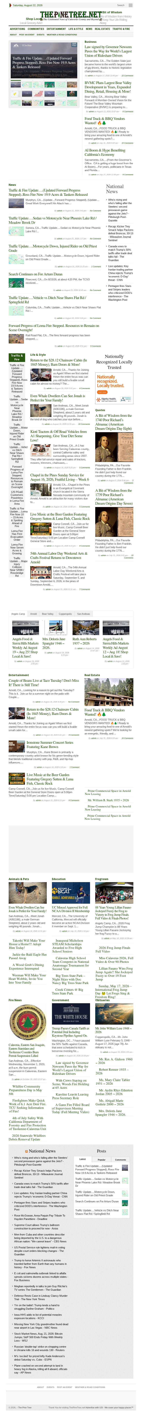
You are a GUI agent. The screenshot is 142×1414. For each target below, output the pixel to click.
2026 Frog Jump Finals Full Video (113, 949)
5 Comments (84, 468)
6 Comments (128, 111)
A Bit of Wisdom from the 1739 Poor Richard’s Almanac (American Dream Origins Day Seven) (113, 497)
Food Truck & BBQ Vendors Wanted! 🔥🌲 (105, 120)
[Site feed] (130, 5)
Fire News (15, 1000)
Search (120, 5)
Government (60, 1000)
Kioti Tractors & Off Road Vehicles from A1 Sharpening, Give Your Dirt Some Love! (58, 436)
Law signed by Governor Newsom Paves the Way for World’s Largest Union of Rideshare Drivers (108, 51)
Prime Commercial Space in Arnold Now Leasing (108, 792)
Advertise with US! (94, 1407)
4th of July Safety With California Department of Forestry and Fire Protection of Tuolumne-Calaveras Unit (27, 1123)
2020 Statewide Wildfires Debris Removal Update (27, 1137)
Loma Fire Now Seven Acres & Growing (17, 549)
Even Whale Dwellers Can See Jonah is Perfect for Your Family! (57, 397)
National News (42, 1151)
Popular (101, 1160)
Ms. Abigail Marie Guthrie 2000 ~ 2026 (110, 1102)
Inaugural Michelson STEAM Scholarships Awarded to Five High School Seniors (67, 945)
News (89, 29)
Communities (36, 29)
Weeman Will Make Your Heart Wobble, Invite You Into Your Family (27, 978)
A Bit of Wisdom (111, 12)
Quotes (100, 410)
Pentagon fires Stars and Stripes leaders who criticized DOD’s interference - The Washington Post (120, 292)
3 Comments (95, 346)
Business (90, 41)
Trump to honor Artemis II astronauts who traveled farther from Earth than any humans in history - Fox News (40, 1264)
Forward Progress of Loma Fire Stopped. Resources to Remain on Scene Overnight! (54, 327)
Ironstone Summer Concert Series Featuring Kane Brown (50, 744)
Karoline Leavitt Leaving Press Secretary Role (70, 1096)
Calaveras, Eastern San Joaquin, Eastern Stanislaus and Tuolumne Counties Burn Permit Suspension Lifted (27, 1050)
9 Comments (128, 175)
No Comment (95, 211)
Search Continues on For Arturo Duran (35, 273)
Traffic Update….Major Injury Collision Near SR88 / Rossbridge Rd (19, 567)
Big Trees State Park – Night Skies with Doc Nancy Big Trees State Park (70, 979)
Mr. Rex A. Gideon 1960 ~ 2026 (114, 1061)
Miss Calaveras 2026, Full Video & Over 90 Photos (114, 960)
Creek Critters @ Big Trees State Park (67, 991)
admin (90, 76)
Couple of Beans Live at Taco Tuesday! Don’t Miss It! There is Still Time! (53, 647)
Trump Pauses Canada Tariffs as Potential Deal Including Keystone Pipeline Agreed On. (70, 1032)
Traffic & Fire (121, 29)
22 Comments (127, 76)
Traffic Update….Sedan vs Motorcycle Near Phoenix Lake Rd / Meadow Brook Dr (42, 64)
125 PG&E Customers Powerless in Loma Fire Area (17, 497)
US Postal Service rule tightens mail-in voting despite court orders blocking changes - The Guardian (39, 1251)
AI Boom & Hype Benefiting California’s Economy (105, 152)
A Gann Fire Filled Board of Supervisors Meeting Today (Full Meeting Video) (71, 1108)
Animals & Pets (19, 879)
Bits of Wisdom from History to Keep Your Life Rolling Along (116, 20)
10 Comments (127, 143)
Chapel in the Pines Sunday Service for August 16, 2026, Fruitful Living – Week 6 (59, 477)
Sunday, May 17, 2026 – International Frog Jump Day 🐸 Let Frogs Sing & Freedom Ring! (113, 991)
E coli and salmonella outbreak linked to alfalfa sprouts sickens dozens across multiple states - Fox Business (41, 1277)
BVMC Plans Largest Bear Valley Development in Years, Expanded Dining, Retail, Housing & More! (108, 87)
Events (40, 35)
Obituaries (102, 1000)
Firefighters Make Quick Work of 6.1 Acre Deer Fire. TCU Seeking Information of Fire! (27, 1105)
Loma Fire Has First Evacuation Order (17, 535)
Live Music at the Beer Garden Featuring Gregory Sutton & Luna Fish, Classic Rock (60, 516)
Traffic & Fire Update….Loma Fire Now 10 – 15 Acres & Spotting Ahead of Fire (19, 517)
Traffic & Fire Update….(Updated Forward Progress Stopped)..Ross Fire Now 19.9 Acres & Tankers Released (48, 192)
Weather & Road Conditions (62, 35)
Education (59, 879)
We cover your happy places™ (119, 1407)
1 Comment (96, 267)
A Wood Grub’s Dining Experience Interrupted (26, 966)
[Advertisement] (118, 584)
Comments (120, 1160)
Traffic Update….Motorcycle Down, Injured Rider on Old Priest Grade (53, 248)
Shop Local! (34, 19)
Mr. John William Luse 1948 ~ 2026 (113, 1030)
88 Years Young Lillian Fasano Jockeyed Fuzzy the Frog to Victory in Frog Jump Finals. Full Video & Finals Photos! (113, 912)
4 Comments (84, 388)
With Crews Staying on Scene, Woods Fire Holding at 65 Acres (70, 1084)
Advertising (17, 29)
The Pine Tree (24, 1407)
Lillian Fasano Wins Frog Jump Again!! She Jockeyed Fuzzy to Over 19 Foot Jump (114, 973)
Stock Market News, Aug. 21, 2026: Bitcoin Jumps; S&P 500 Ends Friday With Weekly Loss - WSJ (38, 1337)
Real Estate (102, 29)
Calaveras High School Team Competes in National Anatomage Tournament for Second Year (70, 963)
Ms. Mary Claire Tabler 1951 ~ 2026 (113, 1082)
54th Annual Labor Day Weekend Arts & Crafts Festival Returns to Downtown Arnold (58, 557)
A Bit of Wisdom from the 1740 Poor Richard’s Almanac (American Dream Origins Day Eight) (113, 422)
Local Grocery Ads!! (31, 23)
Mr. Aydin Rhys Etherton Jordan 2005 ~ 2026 (114, 1092)
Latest (82, 1159)
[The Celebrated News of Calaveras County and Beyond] (71, 16)
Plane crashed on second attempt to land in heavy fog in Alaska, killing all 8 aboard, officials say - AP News (40, 1369)
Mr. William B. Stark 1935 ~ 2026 (108, 800)
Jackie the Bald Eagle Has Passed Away (28, 956)
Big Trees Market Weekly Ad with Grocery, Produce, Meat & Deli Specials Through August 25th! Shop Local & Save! (24, 651)
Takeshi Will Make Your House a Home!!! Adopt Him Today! (27, 944)
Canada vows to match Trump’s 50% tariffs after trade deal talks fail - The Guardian (120, 253)
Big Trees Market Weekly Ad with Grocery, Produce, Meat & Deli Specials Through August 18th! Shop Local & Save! (115, 651)
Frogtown (101, 879)
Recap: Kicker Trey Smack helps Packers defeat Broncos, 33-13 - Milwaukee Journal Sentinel (120, 233)
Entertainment (56, 29)
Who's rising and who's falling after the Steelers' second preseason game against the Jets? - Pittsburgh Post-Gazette (120, 210)
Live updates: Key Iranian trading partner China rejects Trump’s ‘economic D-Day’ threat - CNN (120, 273)
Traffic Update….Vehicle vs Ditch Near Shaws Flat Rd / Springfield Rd (47, 299)
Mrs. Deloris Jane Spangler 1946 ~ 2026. (110, 1113)
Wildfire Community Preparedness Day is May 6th (25, 1090)
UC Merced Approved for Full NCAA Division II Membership (71, 909)
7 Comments (84, 589)
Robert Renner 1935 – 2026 (112, 1071)
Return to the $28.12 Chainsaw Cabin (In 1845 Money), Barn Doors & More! (58, 362)
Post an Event (26, 35)
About (13, 35)
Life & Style (76, 29)
